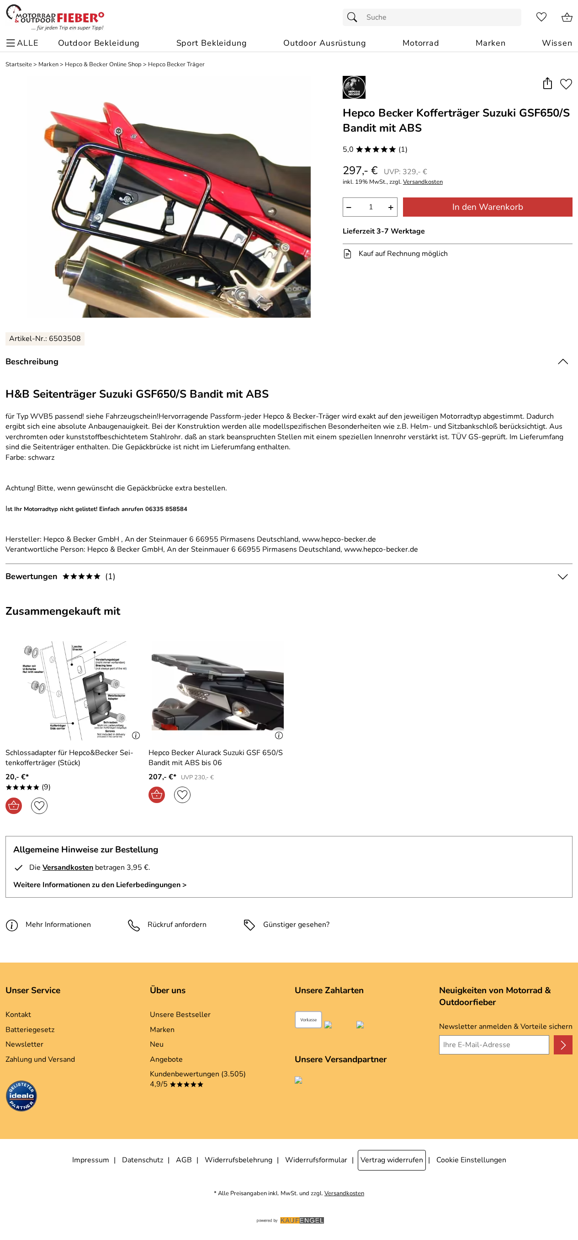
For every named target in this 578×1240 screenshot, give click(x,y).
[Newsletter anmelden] (563, 1044)
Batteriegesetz (29, 1030)
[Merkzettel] (541, 17)
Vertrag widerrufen (392, 1160)
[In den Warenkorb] (13, 806)
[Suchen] (354, 17)
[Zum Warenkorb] (567, 17)
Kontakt (18, 1015)
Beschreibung (31, 361)
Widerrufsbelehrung (238, 1160)
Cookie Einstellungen (471, 1160)
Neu (157, 1044)
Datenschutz (142, 1160)
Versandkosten (423, 182)
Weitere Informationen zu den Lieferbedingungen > (100, 885)
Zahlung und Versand (40, 1059)
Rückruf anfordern (177, 925)
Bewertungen (60, 576)
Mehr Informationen (58, 925)
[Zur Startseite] (55, 17)
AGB (184, 1160)
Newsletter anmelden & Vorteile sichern (506, 1027)
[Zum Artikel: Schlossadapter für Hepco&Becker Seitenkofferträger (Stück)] (74, 690)
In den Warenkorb (487, 207)
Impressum (90, 1160)
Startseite (18, 65)
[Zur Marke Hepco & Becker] (354, 87)
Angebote (166, 1059)
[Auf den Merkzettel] (566, 84)
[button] (547, 84)
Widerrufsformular (316, 1160)
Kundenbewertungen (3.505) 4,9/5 (198, 1079)
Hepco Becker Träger (176, 65)
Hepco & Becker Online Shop (103, 65)
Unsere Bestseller (180, 1015)
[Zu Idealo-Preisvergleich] (21, 1097)
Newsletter (24, 1044)
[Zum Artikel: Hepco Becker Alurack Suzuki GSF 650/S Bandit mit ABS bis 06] (217, 690)
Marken (48, 65)
